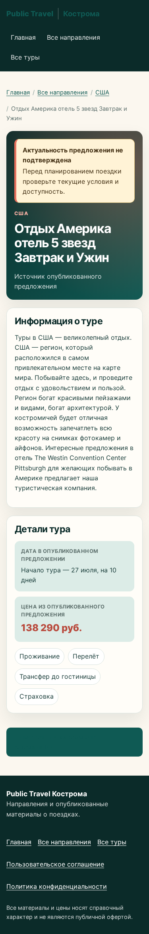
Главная (23, 37)
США (102, 92)
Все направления (73, 37)
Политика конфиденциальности (56, 886)
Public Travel (53, 13)
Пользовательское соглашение (55, 864)
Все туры (25, 57)
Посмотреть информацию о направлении (56, 742)
